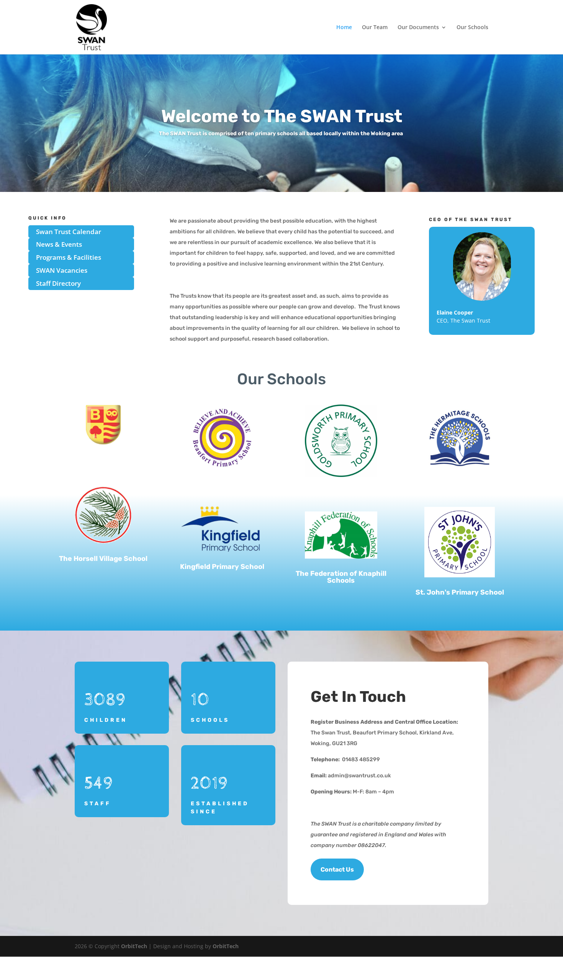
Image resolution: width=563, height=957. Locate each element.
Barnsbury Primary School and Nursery (103, 462)
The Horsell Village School (103, 558)
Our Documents (418, 28)
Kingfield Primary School (222, 566)
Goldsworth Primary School (341, 492)
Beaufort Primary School (222, 486)
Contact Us (337, 869)
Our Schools (472, 28)
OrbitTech (134, 946)
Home (344, 28)
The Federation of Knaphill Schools (341, 577)
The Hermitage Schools (459, 487)
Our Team (375, 28)
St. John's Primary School (460, 592)
